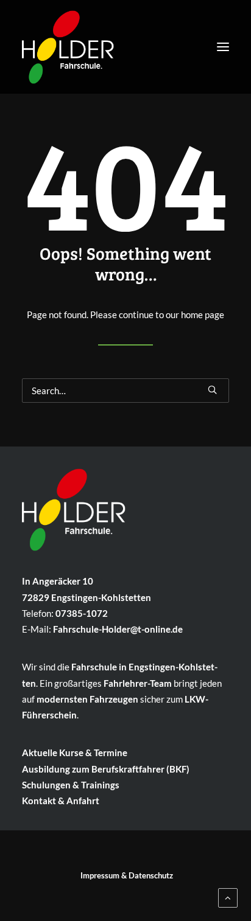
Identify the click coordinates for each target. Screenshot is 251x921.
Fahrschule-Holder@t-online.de (118, 629)
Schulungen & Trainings (70, 784)
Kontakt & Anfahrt (60, 800)
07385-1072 (81, 613)
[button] (223, 47)
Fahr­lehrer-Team (138, 683)
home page (202, 314)
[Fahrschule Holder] (68, 43)
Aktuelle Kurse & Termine (74, 752)
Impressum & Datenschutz (126, 875)
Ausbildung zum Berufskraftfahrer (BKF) (105, 768)
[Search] (125, 390)
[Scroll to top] (228, 896)
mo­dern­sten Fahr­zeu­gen (87, 698)
